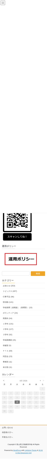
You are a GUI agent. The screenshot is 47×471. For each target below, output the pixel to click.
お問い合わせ (7, 428)
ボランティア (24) (10, 313)
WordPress (17, 450)
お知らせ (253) (9, 286)
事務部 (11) (7, 362)
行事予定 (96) (8, 297)
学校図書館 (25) (9, 340)
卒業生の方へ (7, 437)
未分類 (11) (7, 367)
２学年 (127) (8, 329)
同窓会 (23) (7, 356)
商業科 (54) (7, 318)
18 (17, 402)
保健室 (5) (7, 345)
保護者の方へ (7, 432)
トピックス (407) (10, 291)
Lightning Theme (31, 450)
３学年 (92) (7, 335)
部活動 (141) (8, 302)
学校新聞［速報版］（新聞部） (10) (17, 307)
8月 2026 (23, 381)
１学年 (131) (8, 324)
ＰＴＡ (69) (7, 351)
